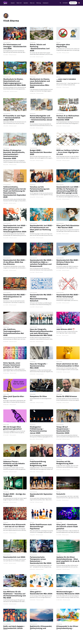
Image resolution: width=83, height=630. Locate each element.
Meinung (38, 3)
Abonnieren (73, 2)
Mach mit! (19, 3)
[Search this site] (60, 3)
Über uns (32, 3)
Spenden (26, 3)
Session (13, 3)
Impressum (45, 3)
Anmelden (65, 2)
